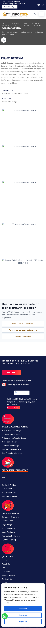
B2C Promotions (9, 492)
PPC (3, 481)
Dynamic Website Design (12, 434)
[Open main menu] (41, 14)
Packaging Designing (11, 536)
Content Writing (9, 485)
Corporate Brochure (10, 517)
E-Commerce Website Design (14, 438)
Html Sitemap (7, 583)
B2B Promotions (9, 489)
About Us (6, 564)
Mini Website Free (9, 496)
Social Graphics (8, 528)
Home (4, 560)
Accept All (23, 609)
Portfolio (5, 568)
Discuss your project (23, 336)
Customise (23, 615)
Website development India (23, 324)
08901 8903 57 (14, 2)
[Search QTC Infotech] (35, 14)
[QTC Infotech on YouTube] (39, 5)
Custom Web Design (10, 445)
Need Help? (12, 372)
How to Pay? (9, 7)
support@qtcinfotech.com (18, 384)
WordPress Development (12, 453)
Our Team (6, 571)
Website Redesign (9, 442)
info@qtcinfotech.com (16, 4)
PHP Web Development (11, 449)
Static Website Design (11, 430)
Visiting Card (7, 521)
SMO (4, 477)
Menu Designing (8, 532)
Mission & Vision (8, 575)
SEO (3, 474)
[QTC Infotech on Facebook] (34, 5)
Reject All (23, 621)
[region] (23, 605)
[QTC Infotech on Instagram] (43, 5)
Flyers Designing (9, 540)
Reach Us (11, 408)
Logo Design (7, 524)
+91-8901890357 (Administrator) (17, 380)
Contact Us (7, 579)
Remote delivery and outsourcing (23, 330)
